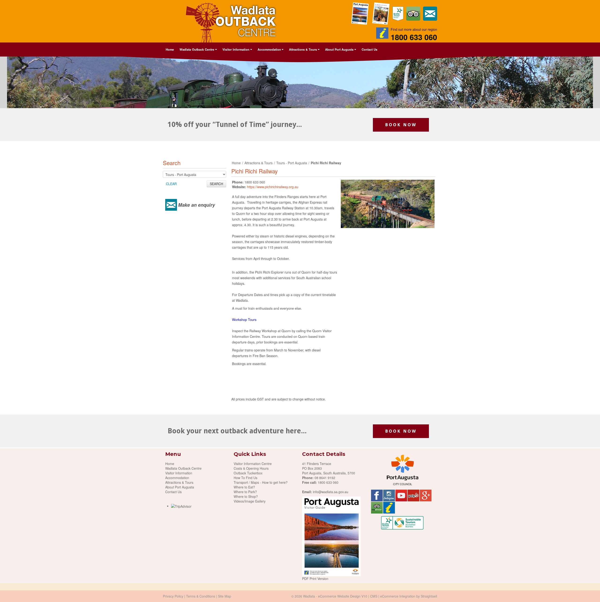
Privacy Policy (173, 596)
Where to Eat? (244, 487)
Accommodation (177, 477)
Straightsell (429, 596)
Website (339, 596)
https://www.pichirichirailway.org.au (272, 186)
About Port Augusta (179, 487)
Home (170, 49)
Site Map (224, 596)
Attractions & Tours (258, 162)
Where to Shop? (246, 496)
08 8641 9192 (325, 477)
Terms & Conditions (200, 596)
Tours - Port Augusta (291, 162)
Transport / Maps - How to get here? (261, 482)
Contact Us (369, 49)
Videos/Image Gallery (250, 501)
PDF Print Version (315, 578)
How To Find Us (245, 477)
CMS (373, 596)
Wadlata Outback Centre (183, 468)
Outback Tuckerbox (248, 473)
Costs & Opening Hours (251, 468)
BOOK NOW (401, 124)
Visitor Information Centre (253, 463)
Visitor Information (178, 473)
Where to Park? (245, 491)
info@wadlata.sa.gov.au (330, 491)
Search (171, 163)
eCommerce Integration (397, 596)
